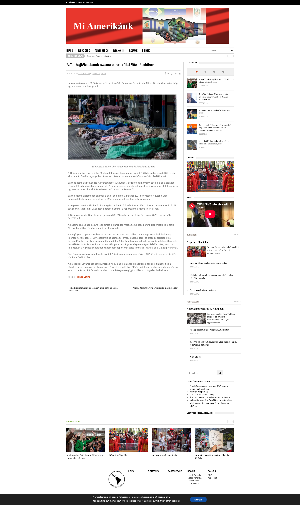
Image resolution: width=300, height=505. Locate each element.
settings (176, 500)
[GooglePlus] (171, 74)
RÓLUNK (133, 50)
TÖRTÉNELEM (102, 50)
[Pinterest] (175, 74)
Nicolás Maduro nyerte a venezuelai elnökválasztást (155, 287)
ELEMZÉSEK (84, 50)
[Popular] (196, 71)
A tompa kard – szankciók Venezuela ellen (214, 111)
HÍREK (69, 50)
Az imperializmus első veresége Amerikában (209, 329)
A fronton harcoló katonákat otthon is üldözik (210, 397)
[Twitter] (168, 74)
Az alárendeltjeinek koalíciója (203, 289)
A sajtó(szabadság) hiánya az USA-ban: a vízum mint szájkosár (216, 80)
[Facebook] (165, 74)
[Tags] (223, 71)
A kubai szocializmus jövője (202, 394)
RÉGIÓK (117, 50)
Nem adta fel (195, 356)
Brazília (96, 74)
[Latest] (205, 71)
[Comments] (214, 71)
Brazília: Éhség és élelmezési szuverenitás (208, 262)
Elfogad (198, 499)
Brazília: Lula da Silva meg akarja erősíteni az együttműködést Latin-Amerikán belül (214, 97)
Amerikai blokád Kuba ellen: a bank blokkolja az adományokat (214, 142)
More (236, 235)
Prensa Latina (83, 276)
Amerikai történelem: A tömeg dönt (205, 308)
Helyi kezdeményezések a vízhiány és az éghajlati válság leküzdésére (93, 289)
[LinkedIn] (178, 74)
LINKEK (146, 50)
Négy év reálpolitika (103, 56)
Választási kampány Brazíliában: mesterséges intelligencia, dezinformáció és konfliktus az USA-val (211, 403)
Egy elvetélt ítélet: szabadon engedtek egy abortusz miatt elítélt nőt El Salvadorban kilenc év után (215, 128)
